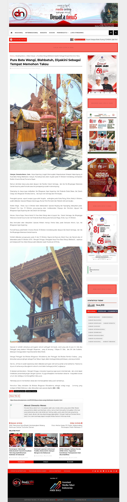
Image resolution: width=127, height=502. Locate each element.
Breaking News (65, 39)
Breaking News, (26, 68)
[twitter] (95, 471)
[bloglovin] (103, 471)
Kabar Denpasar (95, 323)
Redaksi (67, 471)
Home (12, 56)
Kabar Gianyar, (36, 68)
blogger (70, 462)
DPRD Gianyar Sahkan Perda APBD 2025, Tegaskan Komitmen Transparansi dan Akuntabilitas (70, 452)
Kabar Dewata (109, 323)
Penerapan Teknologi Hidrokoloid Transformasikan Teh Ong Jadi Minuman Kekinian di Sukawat (20, 452)
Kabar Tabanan (109, 341)
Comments (112, 311)
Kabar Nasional (95, 341)
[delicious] (116, 471)
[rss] (109, 471)
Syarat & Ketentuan (18, 471)
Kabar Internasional (97, 329)
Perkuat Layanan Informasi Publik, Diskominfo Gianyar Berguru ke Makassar (44, 451)
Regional (91, 311)
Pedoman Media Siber (37, 471)
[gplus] (98, 471)
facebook (21, 462)
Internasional (31, 33)
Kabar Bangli (107, 317)
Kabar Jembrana (95, 332)
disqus (45, 462)
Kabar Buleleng (95, 320)
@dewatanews (94, 270)
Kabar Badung (94, 317)
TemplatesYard (69, 500)
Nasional (19, 33)
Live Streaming (77, 33)
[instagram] (114, 471)
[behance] (111, 471)
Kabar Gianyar (31, 56)
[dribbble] (106, 471)
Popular (102, 311)
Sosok (52, 33)
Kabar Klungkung (95, 338)
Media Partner (55, 471)
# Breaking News (20, 391)
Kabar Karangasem (96, 335)
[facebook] (93, 471)
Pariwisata (62, 33)
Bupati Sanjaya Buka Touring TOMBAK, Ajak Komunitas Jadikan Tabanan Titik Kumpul (98, 39)
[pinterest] (101, 471)
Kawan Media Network (94, 500)
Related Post (14, 431)
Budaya (43, 33)
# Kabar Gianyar (31, 391)
